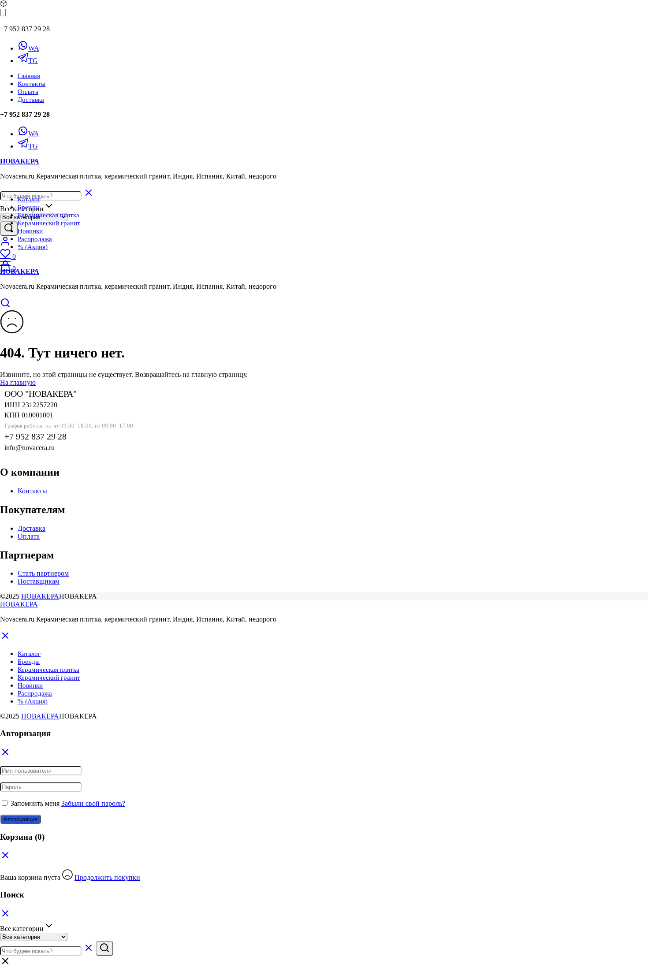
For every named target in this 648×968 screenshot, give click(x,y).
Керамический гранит (49, 223)
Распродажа (35, 238)
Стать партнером (43, 573)
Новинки (30, 231)
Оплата (28, 91)
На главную (18, 382)
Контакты (31, 83)
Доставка (31, 99)
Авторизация (20, 819)
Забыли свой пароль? (93, 803)
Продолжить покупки (107, 877)
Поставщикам (39, 581)
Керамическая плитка (48, 215)
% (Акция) (33, 246)
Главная (29, 75)
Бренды (29, 207)
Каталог (29, 199)
